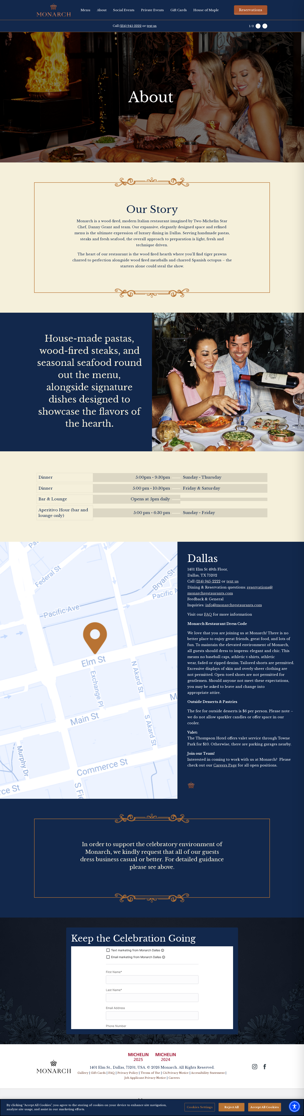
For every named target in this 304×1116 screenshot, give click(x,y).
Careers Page (225, 765)
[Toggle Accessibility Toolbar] (294, 1106)
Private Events (152, 10)
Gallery (83, 1073)
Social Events (123, 10)
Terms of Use (150, 1073)
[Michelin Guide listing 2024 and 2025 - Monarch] (152, 1059)
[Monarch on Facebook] (264, 1066)
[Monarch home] (54, 1066)
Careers (174, 1078)
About (102, 10)
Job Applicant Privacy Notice (145, 1078)
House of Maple (206, 10)
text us (152, 26)
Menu (85, 10)
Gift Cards (178, 10)
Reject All (231, 1107)
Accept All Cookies (264, 1107)
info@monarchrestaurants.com (233, 605)
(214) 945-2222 (130, 26)
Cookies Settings (200, 1107)
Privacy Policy (127, 1073)
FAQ (208, 614)
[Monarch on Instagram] (254, 1066)
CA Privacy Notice (176, 1073)
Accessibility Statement (208, 1073)
